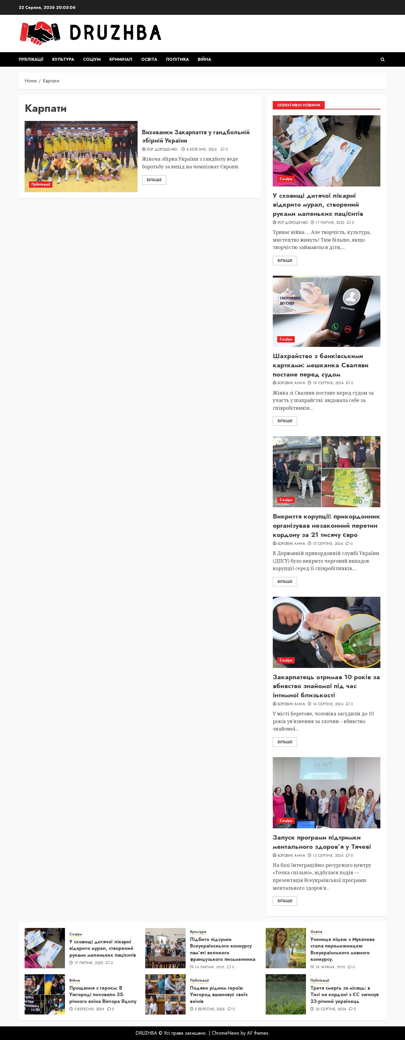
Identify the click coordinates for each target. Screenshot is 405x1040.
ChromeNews (225, 1033)
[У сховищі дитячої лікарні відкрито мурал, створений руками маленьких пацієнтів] (326, 150)
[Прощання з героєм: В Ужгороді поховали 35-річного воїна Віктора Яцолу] (45, 994)
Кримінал (120, 59)
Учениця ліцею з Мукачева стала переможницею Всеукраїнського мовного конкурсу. (342, 949)
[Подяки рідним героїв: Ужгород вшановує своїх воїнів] (165, 994)
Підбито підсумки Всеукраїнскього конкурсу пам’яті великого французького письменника (222, 949)
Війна (204, 59)
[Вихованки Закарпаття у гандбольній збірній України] (81, 156)
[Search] (382, 59)
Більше (154, 180)
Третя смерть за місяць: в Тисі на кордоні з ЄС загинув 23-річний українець (344, 995)
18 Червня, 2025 (330, 967)
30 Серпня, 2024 (330, 1009)
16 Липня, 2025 (209, 967)
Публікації (31, 59)
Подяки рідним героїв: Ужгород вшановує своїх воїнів (219, 995)
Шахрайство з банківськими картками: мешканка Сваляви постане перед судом (321, 365)
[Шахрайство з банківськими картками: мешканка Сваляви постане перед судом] (326, 311)
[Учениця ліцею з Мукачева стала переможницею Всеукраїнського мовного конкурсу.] (286, 948)
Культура (63, 59)
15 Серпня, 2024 (328, 544)
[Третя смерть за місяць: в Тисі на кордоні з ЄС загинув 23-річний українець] (286, 994)
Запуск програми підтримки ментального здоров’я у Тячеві (322, 841)
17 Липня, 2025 (329, 223)
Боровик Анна (291, 383)
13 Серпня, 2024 (328, 856)
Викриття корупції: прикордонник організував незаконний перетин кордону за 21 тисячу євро (326, 525)
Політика (177, 59)
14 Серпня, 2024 (328, 704)
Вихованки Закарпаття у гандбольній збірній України (196, 136)
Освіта (149, 59)
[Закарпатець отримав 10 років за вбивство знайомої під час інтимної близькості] (326, 632)
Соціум (92, 59)
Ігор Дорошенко (162, 149)
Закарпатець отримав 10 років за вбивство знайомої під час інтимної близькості (326, 686)
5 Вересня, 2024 (89, 1009)
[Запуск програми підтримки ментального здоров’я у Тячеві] (326, 792)
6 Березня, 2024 (201, 149)
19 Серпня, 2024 (328, 383)
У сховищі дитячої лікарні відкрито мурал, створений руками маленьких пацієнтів (318, 204)
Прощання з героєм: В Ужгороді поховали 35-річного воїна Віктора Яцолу (102, 995)
